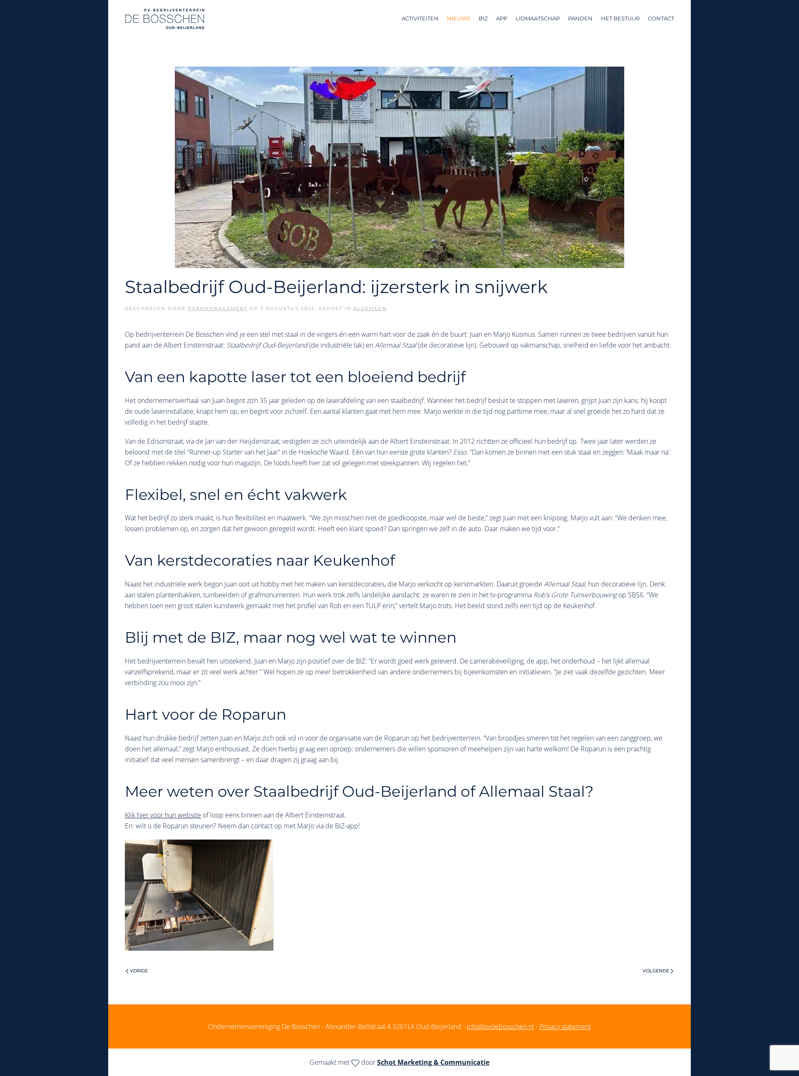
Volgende (656, 971)
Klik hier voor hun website (163, 815)
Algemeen (370, 308)
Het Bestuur (620, 18)
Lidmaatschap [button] (538, 18)
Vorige (139, 971)
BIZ (483, 18)
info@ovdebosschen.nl (500, 1026)
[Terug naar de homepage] (165, 18)
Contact (661, 18)
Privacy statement (565, 1026)
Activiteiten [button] (420, 18)
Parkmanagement (218, 308)
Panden (580, 18)
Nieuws (458, 18)
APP (501, 18)
